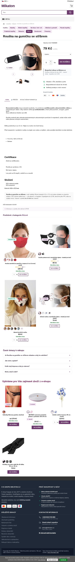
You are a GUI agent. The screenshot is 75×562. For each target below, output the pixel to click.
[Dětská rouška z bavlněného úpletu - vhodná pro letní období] (54, 295)
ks (54, 62)
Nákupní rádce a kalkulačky (10, 542)
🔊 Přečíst (14, 99)
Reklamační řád (6, 522)
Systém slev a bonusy (8, 536)
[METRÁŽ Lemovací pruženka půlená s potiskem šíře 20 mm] (37, 398)
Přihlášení (70, 1)
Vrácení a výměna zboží (9, 525)
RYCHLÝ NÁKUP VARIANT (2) (28, 99)
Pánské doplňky (65, 27)
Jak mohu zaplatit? (11, 361)
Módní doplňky (22, 27)
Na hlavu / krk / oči (36, 27)
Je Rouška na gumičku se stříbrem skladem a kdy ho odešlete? (26, 355)
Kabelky (12, 27)
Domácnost (37, 31)
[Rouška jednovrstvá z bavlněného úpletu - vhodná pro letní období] (54, 236)
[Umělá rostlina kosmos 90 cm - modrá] (62, 398)
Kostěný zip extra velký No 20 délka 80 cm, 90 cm (13, 465)
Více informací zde (53, 552)
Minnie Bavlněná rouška (20, 332)
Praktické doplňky (9, 31)
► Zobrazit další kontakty (47, 533)
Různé (29, 31)
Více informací (42, 560)
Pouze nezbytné (52, 560)
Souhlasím (63, 560)
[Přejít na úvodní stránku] (4, 23)
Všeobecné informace (8, 517)
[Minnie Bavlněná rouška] (20, 303)
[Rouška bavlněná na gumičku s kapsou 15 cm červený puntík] (20, 239)
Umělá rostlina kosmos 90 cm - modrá (61, 415)
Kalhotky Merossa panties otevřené (13, 415)
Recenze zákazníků (7, 534)
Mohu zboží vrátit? (11, 372)
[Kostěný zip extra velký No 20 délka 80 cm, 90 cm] (13, 447)
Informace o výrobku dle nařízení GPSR (17, 209)
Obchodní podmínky (7, 520)
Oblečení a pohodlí (51, 27)
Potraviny (47, 31)
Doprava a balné (6, 528)
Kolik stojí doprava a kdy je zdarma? (17, 366)
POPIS (7, 99)
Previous (13, 74)
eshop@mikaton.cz (48, 527)
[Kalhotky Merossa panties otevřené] (13, 398)
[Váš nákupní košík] (71, 6)
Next (32, 74)
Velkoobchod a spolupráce (9, 539)
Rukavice (21, 31)
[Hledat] (70, 12)
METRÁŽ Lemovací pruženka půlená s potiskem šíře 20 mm (37, 415)
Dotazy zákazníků (7, 531)
